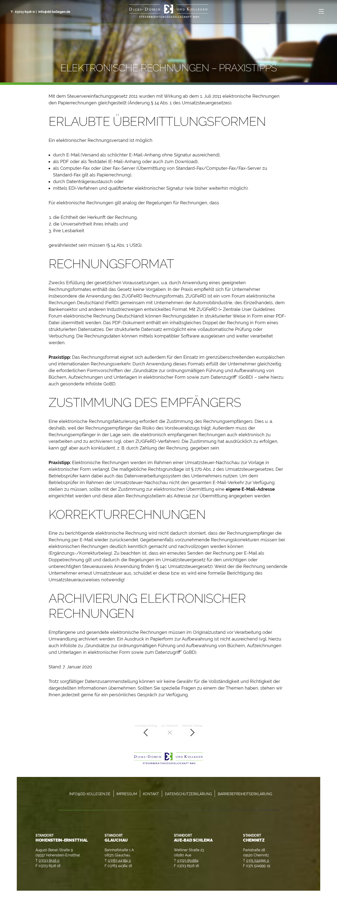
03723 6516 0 (49, 860)
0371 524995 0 (257, 860)
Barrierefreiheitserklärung (245, 794)
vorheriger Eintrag (146, 725)
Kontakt (151, 794)
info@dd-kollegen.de (54, 12)
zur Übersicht (169, 725)
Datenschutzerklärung (188, 794)
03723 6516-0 (25, 12)
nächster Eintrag (192, 725)
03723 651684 (188, 860)
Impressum (126, 794)
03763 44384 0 (119, 860)
